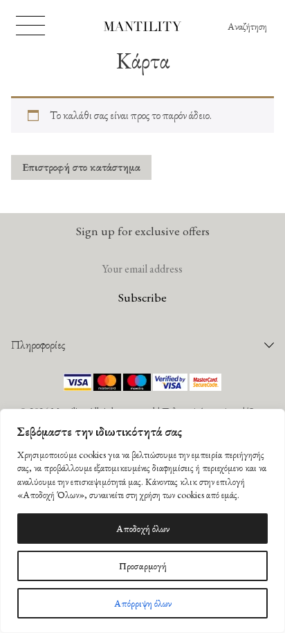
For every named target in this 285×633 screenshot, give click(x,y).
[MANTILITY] (143, 28)
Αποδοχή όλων (142, 528)
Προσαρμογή (143, 566)
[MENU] (30, 25)
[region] (142, 521)
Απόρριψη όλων (143, 603)
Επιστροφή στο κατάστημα (81, 167)
